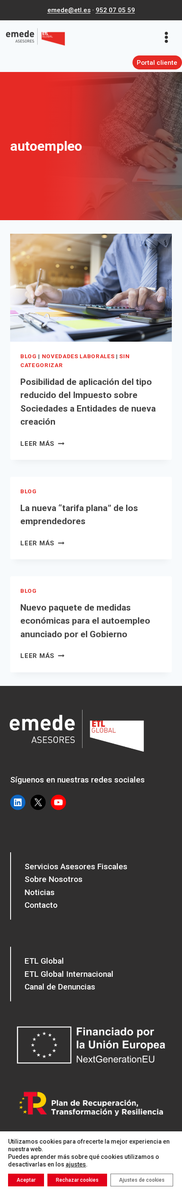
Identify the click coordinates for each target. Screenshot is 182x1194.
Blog (28, 356)
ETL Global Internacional (69, 974)
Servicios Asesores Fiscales (76, 866)
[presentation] (91, 288)
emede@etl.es (69, 10)
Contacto (41, 905)
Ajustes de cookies (142, 1180)
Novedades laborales (78, 356)
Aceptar (26, 1180)
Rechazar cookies (77, 1180)
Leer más (42, 444)
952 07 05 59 (115, 10)
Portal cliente (157, 62)
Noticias (40, 892)
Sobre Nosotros (54, 879)
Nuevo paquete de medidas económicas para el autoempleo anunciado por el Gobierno (85, 621)
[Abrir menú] (169, 37)
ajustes (76, 1164)
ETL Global (44, 961)
